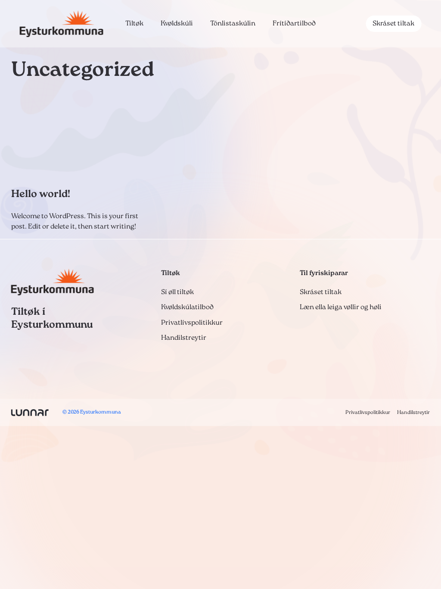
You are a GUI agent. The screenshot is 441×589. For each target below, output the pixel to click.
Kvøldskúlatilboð (187, 307)
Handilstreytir (183, 338)
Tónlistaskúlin (232, 23)
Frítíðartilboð (294, 23)
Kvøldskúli (177, 23)
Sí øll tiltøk (177, 292)
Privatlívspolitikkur (192, 323)
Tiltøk (134, 23)
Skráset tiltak (393, 23)
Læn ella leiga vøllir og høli (341, 307)
